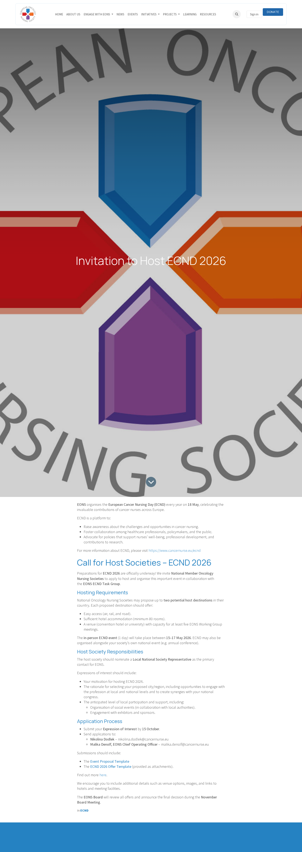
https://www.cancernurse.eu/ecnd (175, 550)
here (102, 775)
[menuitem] (59, 14)
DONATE (273, 12)
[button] (237, 14)
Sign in (254, 14)
